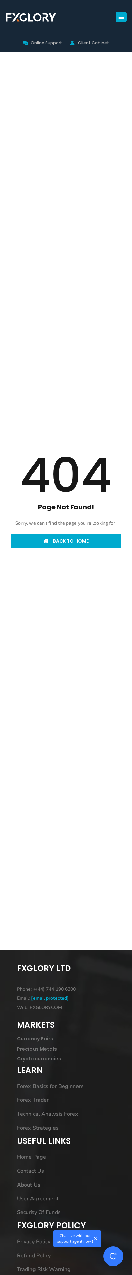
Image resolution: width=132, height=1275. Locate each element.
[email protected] (50, 998)
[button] (121, 17)
